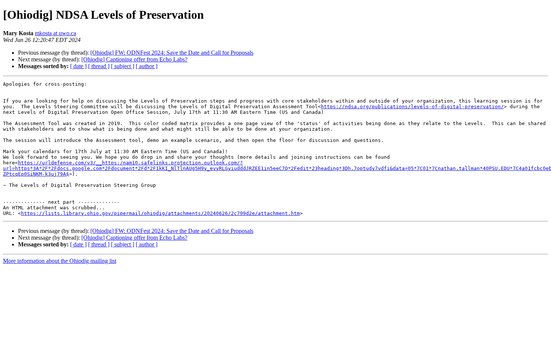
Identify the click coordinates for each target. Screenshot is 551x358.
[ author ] (146, 66)
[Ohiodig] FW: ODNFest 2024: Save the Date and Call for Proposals (171, 52)
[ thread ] (98, 66)
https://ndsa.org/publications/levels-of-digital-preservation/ (412, 106)
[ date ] (78, 66)
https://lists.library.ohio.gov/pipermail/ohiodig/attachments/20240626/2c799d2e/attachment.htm (160, 213)
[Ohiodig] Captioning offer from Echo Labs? (134, 59)
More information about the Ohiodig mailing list (59, 261)
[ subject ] (122, 66)
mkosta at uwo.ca (55, 33)
